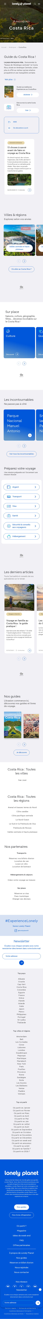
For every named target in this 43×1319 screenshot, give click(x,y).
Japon (21, 1009)
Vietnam (21, 1094)
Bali (21, 1039)
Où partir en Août (21, 1127)
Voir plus (8, 80)
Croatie (21, 982)
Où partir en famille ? (21, 1149)
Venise (21, 1088)
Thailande (21, 1023)
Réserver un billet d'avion (21, 1263)
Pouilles (21, 1069)
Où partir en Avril (21, 1116)
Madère (21, 1091)
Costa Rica (21, 987)
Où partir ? (21, 1226)
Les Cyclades (21, 1042)
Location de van (21, 861)
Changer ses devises (21, 899)
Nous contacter (21, 1272)
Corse (21, 1045)
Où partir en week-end (21, 1141)
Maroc (21, 1012)
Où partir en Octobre (21, 1132)
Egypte (21, 993)
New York (21, 1064)
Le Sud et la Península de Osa (22, 824)
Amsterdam (21, 1037)
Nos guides (21, 1207)
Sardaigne (21, 1078)
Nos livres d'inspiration (21, 1215)
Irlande (21, 1001)
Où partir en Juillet (21, 1124)
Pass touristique (21, 896)
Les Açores (21, 1083)
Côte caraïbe (22, 812)
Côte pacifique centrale (22, 816)
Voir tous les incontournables (21, 454)
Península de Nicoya (22, 828)
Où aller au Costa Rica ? (21, 269)
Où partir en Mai (21, 1119)
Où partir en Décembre (21, 1138)
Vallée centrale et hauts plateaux (19, 248)
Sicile (21, 1080)
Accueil (3, 47)
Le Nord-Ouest (22, 820)
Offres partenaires (21, 1245)
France (21, 995)
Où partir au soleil (21, 1146)
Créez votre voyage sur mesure (21, 880)
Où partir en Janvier (21, 1108)
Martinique (21, 1058)
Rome (21, 1075)
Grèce (21, 998)
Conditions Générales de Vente (14, 1313)
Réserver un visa (21, 894)
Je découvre (21, 752)
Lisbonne (21, 1048)
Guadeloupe (21, 1053)
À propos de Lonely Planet (21, 1253)
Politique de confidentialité (27, 1308)
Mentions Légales (10, 1308)
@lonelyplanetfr (23, 930)
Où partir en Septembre (21, 1130)
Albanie (21, 979)
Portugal (21, 1017)
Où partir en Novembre (21, 1135)
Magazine (21, 1231)
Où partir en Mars (21, 1113)
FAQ (21, 1240)
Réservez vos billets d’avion (21, 859)
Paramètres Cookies (32, 1313)
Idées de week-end (21, 1236)
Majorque (21, 1056)
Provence (21, 1072)
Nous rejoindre (21, 1268)
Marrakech (21, 1061)
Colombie (21, 990)
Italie (21, 1006)
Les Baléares (21, 1086)
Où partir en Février (21, 1111)
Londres (21, 1050)
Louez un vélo (21, 864)
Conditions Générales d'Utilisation (20, 1311)
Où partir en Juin (21, 1122)
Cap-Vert (22, 984)
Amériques (21, 21)
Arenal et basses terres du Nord (22, 807)
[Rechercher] (35, 4)
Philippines (21, 1014)
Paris (21, 1067)
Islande (21, 1004)
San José (22, 780)
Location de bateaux (21, 867)
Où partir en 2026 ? (21, 1152)
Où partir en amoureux (21, 1143)
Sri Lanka (22, 1020)
